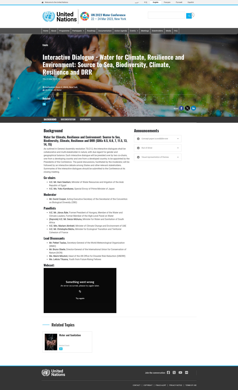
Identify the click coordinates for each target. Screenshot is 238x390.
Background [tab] (50, 119)
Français (167, 2)
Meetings (145, 31)
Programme (64, 31)
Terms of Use (191, 385)
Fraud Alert (161, 385)
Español (191, 2)
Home (45, 31)
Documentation (105, 31)
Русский (179, 2)
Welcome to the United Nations (56, 2)
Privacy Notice (175, 385)
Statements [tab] (85, 119)
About (53, 31)
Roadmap (91, 31)
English (155, 2)
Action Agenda (120, 31)
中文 (145, 2)
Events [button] (45, 44)
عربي (137, 2)
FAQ (176, 31)
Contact (136, 385)
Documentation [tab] (68, 119)
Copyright (148, 385)
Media (168, 31)
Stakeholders (157, 31)
